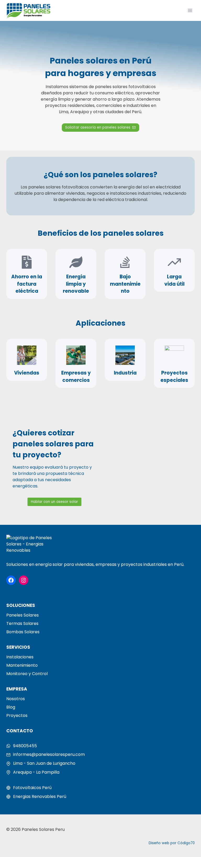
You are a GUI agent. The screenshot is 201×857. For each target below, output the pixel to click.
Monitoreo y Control (27, 674)
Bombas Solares (23, 632)
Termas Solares (22, 623)
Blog (10, 707)
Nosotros (15, 699)
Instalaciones (20, 657)
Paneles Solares (22, 615)
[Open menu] (190, 10)
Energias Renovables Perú (39, 796)
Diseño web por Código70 (172, 843)
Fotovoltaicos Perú (32, 788)
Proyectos (16, 715)
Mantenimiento (22, 665)
